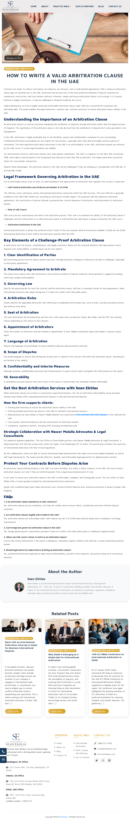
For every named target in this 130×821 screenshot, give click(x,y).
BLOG (101, 6)
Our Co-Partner (83, 757)
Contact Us (61, 755)
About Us (60, 747)
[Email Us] (3, 759)
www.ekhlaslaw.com (106, 754)
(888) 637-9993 (105, 743)
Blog (58, 751)
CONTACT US (115, 6)
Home (59, 743)
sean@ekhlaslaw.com (107, 749)
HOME (34, 6)
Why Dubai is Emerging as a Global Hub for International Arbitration (63, 657)
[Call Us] (3, 751)
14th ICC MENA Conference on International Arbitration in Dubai (108, 657)
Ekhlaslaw (64, 817)
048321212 (27, 801)
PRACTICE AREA (61, 6)
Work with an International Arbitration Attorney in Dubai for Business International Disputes (21, 646)
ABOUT (44, 6)
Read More (14, 711)
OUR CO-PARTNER (84, 6)
